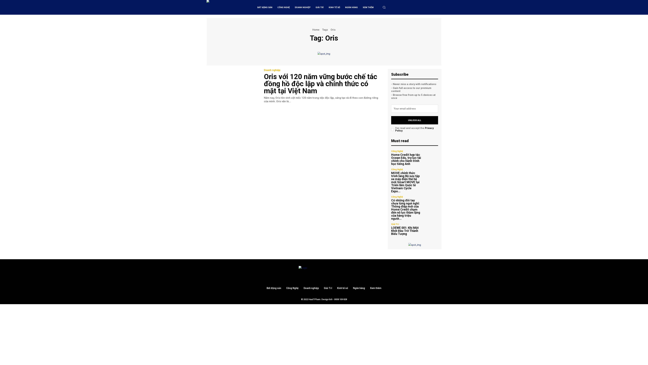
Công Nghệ (397, 151)
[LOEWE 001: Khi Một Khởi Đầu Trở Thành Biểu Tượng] (431, 229)
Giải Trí (395, 224)
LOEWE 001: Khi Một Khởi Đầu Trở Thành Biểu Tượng (405, 231)
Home (315, 29)
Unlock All (414, 120)
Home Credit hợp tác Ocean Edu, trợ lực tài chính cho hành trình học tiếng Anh (406, 159)
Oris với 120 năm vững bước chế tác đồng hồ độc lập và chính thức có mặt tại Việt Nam (320, 83)
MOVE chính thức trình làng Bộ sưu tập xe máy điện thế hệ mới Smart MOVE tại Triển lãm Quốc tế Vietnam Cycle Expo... (405, 182)
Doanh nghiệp (272, 70)
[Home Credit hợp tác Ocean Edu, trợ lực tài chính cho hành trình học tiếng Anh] (431, 157)
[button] (384, 7)
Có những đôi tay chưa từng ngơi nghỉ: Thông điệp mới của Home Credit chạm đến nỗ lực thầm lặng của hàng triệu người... (405, 209)
